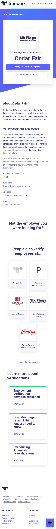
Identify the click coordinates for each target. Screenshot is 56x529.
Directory (19, 499)
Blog (31, 518)
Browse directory (15, 14)
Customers (33, 521)
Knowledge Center (32, 499)
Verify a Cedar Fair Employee (28, 67)
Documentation (10, 502)
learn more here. (10, 153)
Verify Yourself (27, 75)
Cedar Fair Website (12, 204)
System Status (24, 502)
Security (5, 524)
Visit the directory (28, 362)
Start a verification (42, 4)
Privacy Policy (7, 499)
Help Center (7, 521)
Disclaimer (8, 168)
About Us (32, 515)
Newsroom (33, 524)
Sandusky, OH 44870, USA (15, 195)
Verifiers (5, 515)
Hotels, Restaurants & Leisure (16, 186)
